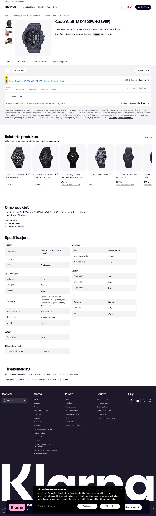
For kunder (9, 2)
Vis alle (148, 137)
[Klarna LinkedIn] (138, 400)
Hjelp (55, 7)
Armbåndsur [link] (67, 16)
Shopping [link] (16, 16)
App (48, 7)
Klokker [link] (56, 16)
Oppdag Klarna (29, 7)
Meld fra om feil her (60, 379)
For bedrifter (19, 2)
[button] (129, 7)
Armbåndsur (115, 29)
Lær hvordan (107, 34)
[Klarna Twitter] (144, 400)
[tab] (8, 61)
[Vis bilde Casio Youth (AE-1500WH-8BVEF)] (9, 24)
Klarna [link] (7, 16)
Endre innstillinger (47, 506)
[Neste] (147, 165)
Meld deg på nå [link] (132, 507)
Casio (43, 259)
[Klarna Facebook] (131, 400)
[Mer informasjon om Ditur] (7, 96)
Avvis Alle (87, 506)
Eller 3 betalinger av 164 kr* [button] (70, 185)
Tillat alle (110, 506)
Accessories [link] (45, 16)
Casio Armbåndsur (16, 226)
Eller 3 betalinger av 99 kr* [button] (125, 185)
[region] (79, 499)
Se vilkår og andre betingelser (121, 118)
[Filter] (7, 70)
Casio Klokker (14, 223)
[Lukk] (121, 488)
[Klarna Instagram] (150, 400)
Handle (41, 7)
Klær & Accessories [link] (30, 16)
